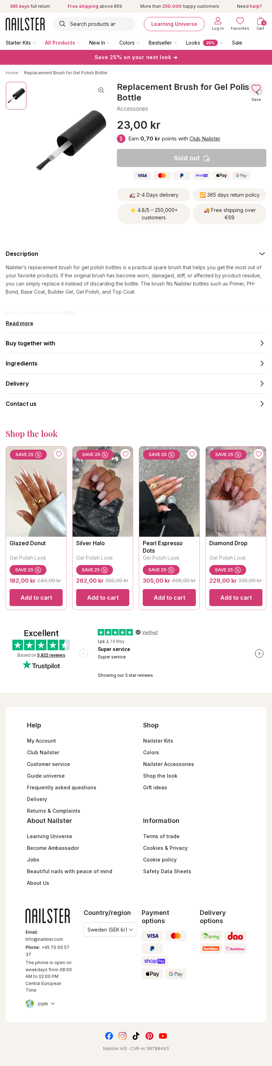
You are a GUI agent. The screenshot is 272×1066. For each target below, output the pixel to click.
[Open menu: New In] (113, 42)
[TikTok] (136, 1036)
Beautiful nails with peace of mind (69, 871)
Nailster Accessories (168, 764)
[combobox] (94, 24)
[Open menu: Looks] (226, 42)
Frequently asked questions (61, 787)
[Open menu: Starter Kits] (39, 42)
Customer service (48, 764)
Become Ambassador (53, 848)
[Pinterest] (149, 1036)
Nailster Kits (158, 741)
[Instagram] (122, 1036)
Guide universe (46, 776)
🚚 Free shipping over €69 (230, 213)
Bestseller (160, 43)
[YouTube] (163, 1036)
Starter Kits (18, 43)
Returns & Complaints (53, 811)
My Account (41, 741)
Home (12, 72)
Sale (237, 43)
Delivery (37, 799)
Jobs (33, 860)
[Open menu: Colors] (143, 42)
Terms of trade (161, 836)
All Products (60, 43)
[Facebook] (109, 1036)
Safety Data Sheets (167, 871)
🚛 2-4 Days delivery (153, 195)
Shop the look (160, 776)
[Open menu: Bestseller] (180, 42)
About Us (38, 883)
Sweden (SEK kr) (107, 930)
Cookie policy (160, 860)
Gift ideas (155, 787)
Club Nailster (204, 138)
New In (97, 43)
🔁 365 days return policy (230, 195)
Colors (127, 43)
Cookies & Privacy (165, 848)
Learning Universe (174, 24)
